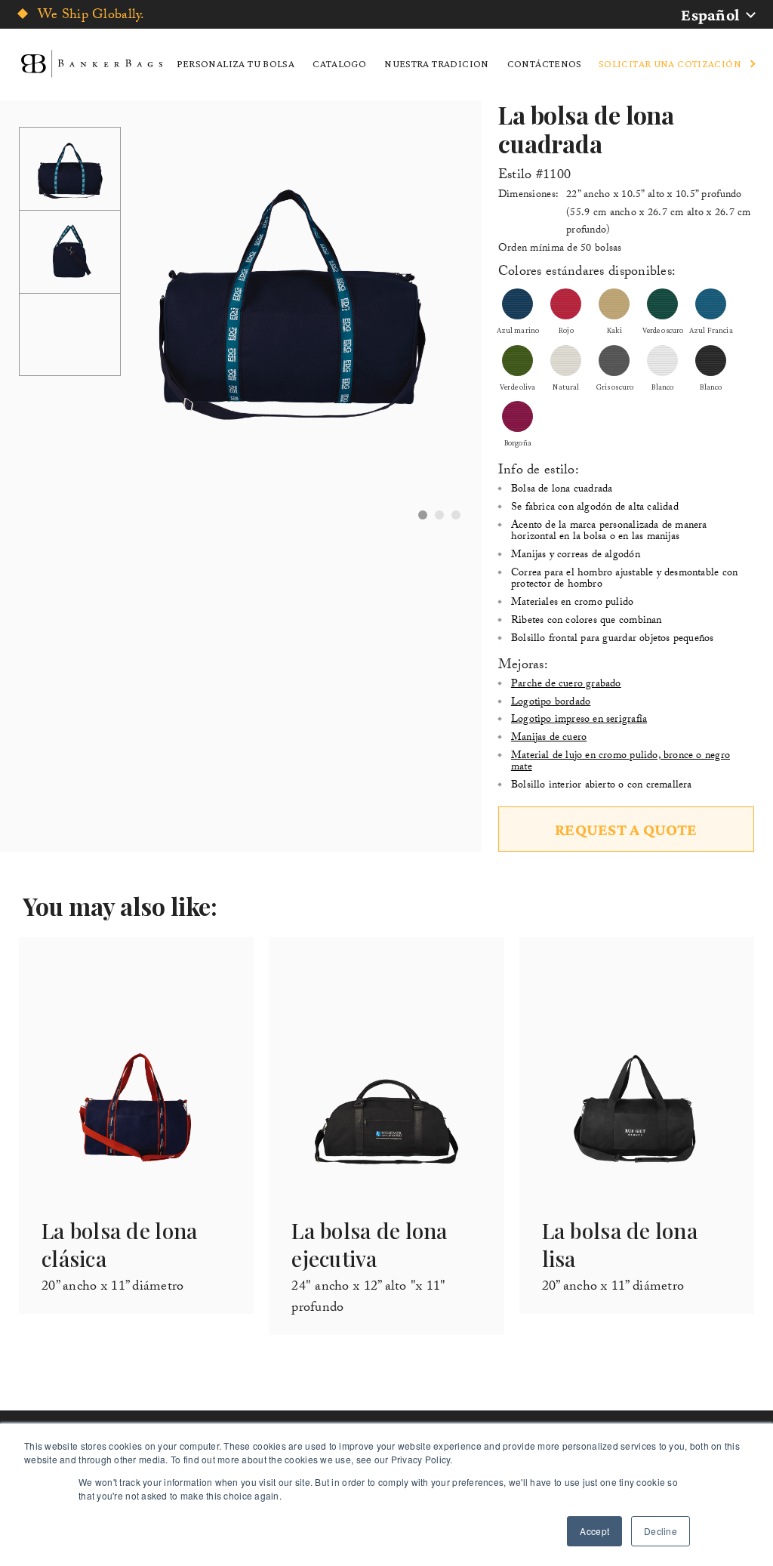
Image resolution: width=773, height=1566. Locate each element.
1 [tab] (422, 514)
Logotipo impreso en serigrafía (579, 720)
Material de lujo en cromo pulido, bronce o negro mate (620, 762)
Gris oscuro (615, 386)
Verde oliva (518, 386)
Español (710, 14)
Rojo (566, 329)
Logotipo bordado (550, 703)
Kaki (614, 329)
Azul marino (518, 329)
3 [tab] (455, 514)
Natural (566, 386)
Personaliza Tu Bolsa (236, 63)
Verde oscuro (663, 329)
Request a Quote (626, 829)
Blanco (662, 386)
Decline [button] (660, 1530)
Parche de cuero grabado (566, 685)
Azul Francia (711, 329)
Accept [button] (594, 1530)
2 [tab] (439, 514)
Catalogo (339, 63)
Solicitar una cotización (670, 63)
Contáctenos (544, 63)
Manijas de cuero (549, 738)
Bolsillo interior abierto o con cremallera (601, 786)
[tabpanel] (290, 297)
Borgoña (517, 442)
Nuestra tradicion (436, 63)
